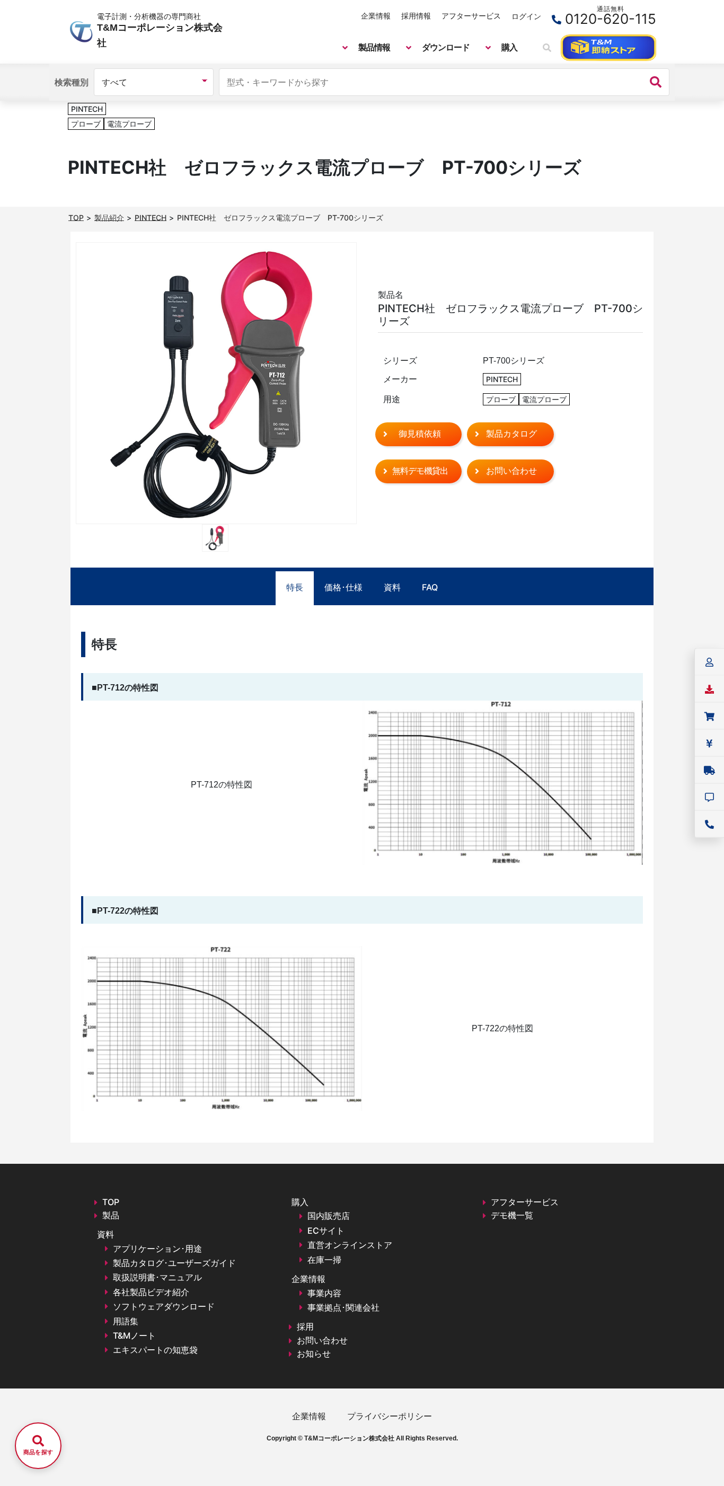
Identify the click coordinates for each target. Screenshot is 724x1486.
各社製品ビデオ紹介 (151, 1292)
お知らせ (314, 1353)
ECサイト (326, 1230)
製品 (110, 1215)
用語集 (125, 1321)
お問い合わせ (322, 1340)
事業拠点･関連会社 (343, 1307)
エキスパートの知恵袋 (155, 1350)
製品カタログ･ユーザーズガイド (174, 1263)
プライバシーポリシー (389, 1416)
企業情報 (376, 15)
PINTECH (87, 108)
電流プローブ (129, 123)
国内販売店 (328, 1215)
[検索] (655, 82)
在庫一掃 (324, 1259)
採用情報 (416, 15)
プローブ (86, 123)
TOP (110, 1202)
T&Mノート (134, 1335)
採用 (305, 1326)
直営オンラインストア (349, 1245)
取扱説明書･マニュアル (157, 1277)
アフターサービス (471, 15)
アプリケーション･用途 (157, 1248)
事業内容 (324, 1293)
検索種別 (72, 82)
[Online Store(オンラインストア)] (608, 47)
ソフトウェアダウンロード (164, 1306)
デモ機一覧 (512, 1215)
